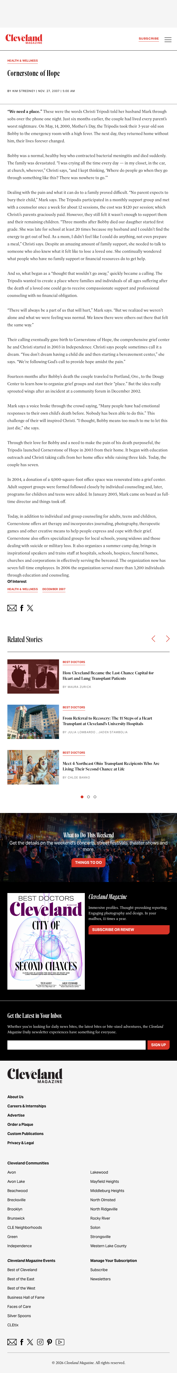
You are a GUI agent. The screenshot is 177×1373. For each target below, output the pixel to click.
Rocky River (100, 1218)
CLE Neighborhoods (24, 1227)
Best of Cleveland (22, 1269)
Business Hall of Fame (25, 1297)
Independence (19, 1246)
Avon (11, 1172)
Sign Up (158, 1045)
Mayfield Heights (104, 1181)
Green (12, 1236)
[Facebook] (21, 1342)
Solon (95, 1227)
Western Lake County (108, 1246)
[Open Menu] (168, 40)
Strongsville (100, 1236)
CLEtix (12, 1325)
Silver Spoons (19, 1315)
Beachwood (17, 1190)
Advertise (16, 1115)
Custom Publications (25, 1133)
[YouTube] (60, 1342)
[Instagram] (40, 1342)
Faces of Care (19, 1306)
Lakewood (99, 1172)
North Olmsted (102, 1200)
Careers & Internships (26, 1106)
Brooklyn (14, 1209)
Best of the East (20, 1279)
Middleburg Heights (107, 1190)
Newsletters (100, 1279)
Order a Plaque (20, 1124)
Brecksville (16, 1200)
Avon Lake (16, 1181)
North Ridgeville (104, 1209)
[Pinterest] (49, 1342)
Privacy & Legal (20, 1142)
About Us (15, 1096)
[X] (30, 1342)
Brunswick (16, 1218)
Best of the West (21, 1288)
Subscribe (149, 38)
